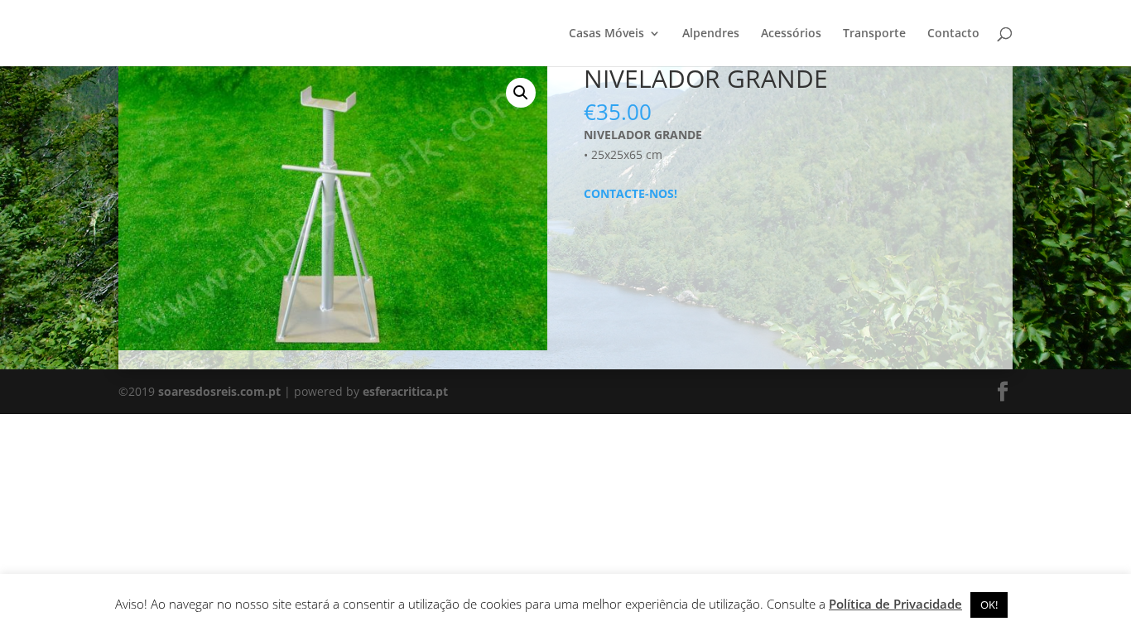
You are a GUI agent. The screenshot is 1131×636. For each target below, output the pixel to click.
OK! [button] (989, 604)
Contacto (953, 34)
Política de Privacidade (895, 603)
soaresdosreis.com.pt (219, 391)
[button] (521, 93)
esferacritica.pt (405, 391)
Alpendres (710, 34)
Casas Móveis (606, 34)
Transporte (874, 34)
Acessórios (791, 34)
